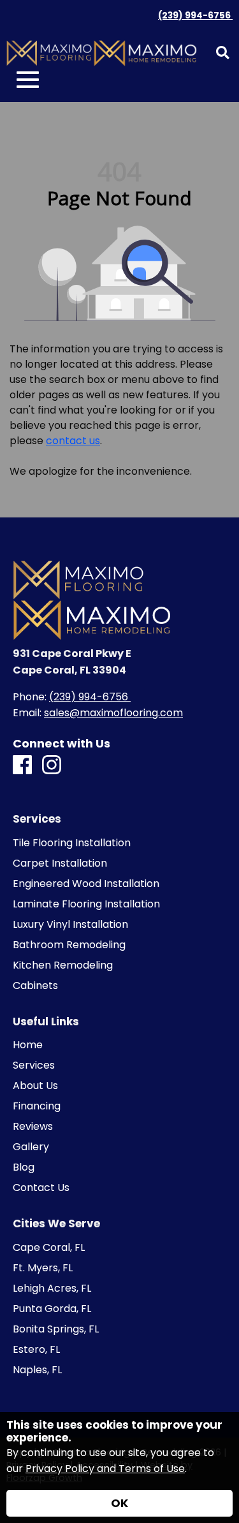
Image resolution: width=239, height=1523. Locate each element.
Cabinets (35, 986)
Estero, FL (36, 1350)
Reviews (33, 1127)
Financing (37, 1106)
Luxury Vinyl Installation (70, 925)
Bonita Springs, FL (56, 1329)
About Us (35, 1086)
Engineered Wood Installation (86, 884)
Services (34, 1065)
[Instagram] (51, 765)
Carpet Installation (60, 863)
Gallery (31, 1147)
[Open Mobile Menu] (28, 80)
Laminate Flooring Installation (86, 904)
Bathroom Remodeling (69, 945)
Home (28, 1045)
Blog (23, 1167)
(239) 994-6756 (195, 16)
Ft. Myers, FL (43, 1268)
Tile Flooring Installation (72, 843)
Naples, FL (37, 1370)
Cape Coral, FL (49, 1248)
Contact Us (41, 1188)
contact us (73, 440)
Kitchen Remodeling (63, 965)
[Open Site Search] (223, 53)
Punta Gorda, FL (52, 1309)
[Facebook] (22, 765)
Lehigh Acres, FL (52, 1288)
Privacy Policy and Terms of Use (105, 1468)
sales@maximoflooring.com (113, 712)
